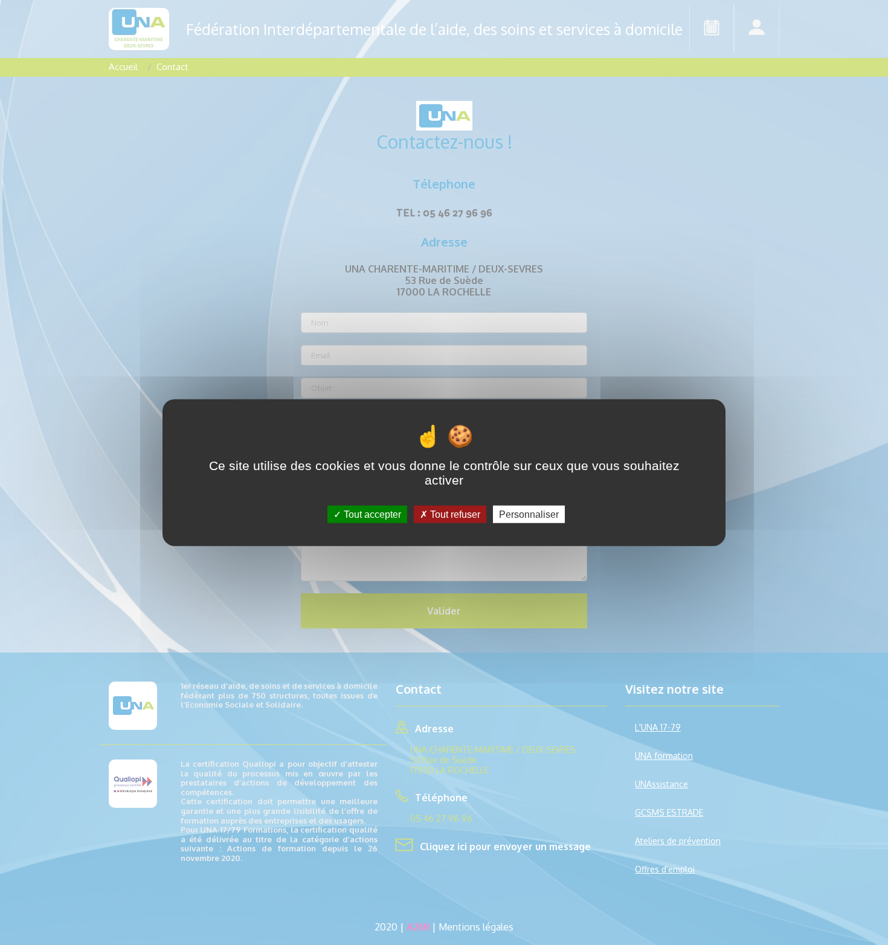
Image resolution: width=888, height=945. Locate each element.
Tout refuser (454, 514)
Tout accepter (371, 514)
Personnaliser (529, 514)
